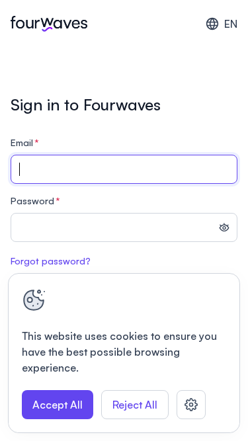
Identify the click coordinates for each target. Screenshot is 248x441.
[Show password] (224, 228)
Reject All (134, 404)
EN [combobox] (230, 23)
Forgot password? (51, 260)
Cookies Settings (191, 404)
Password (35, 200)
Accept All (57, 404)
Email (25, 142)
